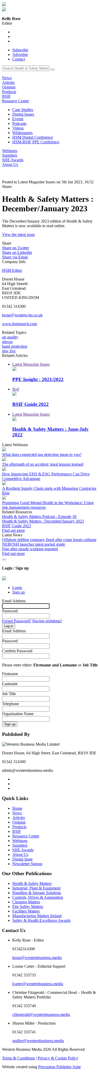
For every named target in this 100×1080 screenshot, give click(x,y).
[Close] (4, 559)
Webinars (9, 150)
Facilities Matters (26, 911)
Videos (18, 128)
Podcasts (19, 123)
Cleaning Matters (26, 902)
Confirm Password (17, 651)
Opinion (8, 87)
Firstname (10, 674)
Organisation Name (18, 714)
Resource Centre (15, 101)
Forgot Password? (16, 621)
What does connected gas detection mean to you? (42, 454)
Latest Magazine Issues (31, 364)
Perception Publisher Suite (59, 1067)
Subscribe (20, 50)
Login (17, 587)
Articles (8, 82)
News (7, 78)
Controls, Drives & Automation (37, 897)
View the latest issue (18, 234)
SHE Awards (12, 160)
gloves (7, 341)
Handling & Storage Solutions (36, 893)
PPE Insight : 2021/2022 (38, 379)
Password (10, 611)
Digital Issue (22, 859)
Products (9, 91)
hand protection (14, 346)
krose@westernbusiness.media (37, 957)
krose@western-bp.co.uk (22, 315)
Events (17, 119)
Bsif (15, 389)
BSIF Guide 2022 (30, 404)
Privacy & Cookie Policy (58, 1058)
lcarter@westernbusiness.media (37, 984)
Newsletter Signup (27, 864)
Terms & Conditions (18, 1058)
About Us (10, 164)
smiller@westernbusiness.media (38, 1040)
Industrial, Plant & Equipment (36, 888)
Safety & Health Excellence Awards (41, 920)
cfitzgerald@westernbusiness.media (41, 1014)
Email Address (14, 601)
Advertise (20, 54)
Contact (18, 59)
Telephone (10, 704)
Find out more (13, 530)
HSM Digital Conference (32, 137)
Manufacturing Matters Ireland (37, 916)
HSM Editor (12, 270)
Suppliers (9, 155)
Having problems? (47, 621)
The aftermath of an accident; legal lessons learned (42, 464)
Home (17, 808)
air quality (10, 337)
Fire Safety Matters (27, 906)
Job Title (9, 694)
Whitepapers (22, 133)
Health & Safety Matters (32, 883)
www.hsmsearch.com (19, 324)
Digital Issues (23, 114)
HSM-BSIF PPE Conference (35, 142)
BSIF (6, 96)
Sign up (18, 592)
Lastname (10, 684)
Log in (8, 626)
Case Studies (22, 109)
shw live (9, 351)
